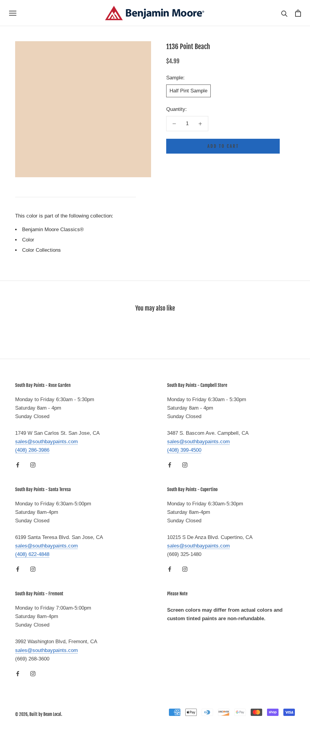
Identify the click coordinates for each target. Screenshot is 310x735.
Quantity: (176, 109)
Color (28, 240)
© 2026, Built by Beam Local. (38, 714)
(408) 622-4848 (32, 554)
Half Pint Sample (188, 91)
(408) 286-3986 (32, 450)
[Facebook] (17, 465)
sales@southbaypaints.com (46, 441)
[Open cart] (298, 13)
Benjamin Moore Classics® (53, 229)
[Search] (284, 13)
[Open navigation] (12, 13)
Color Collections (41, 250)
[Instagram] (32, 465)
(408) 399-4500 (184, 450)
